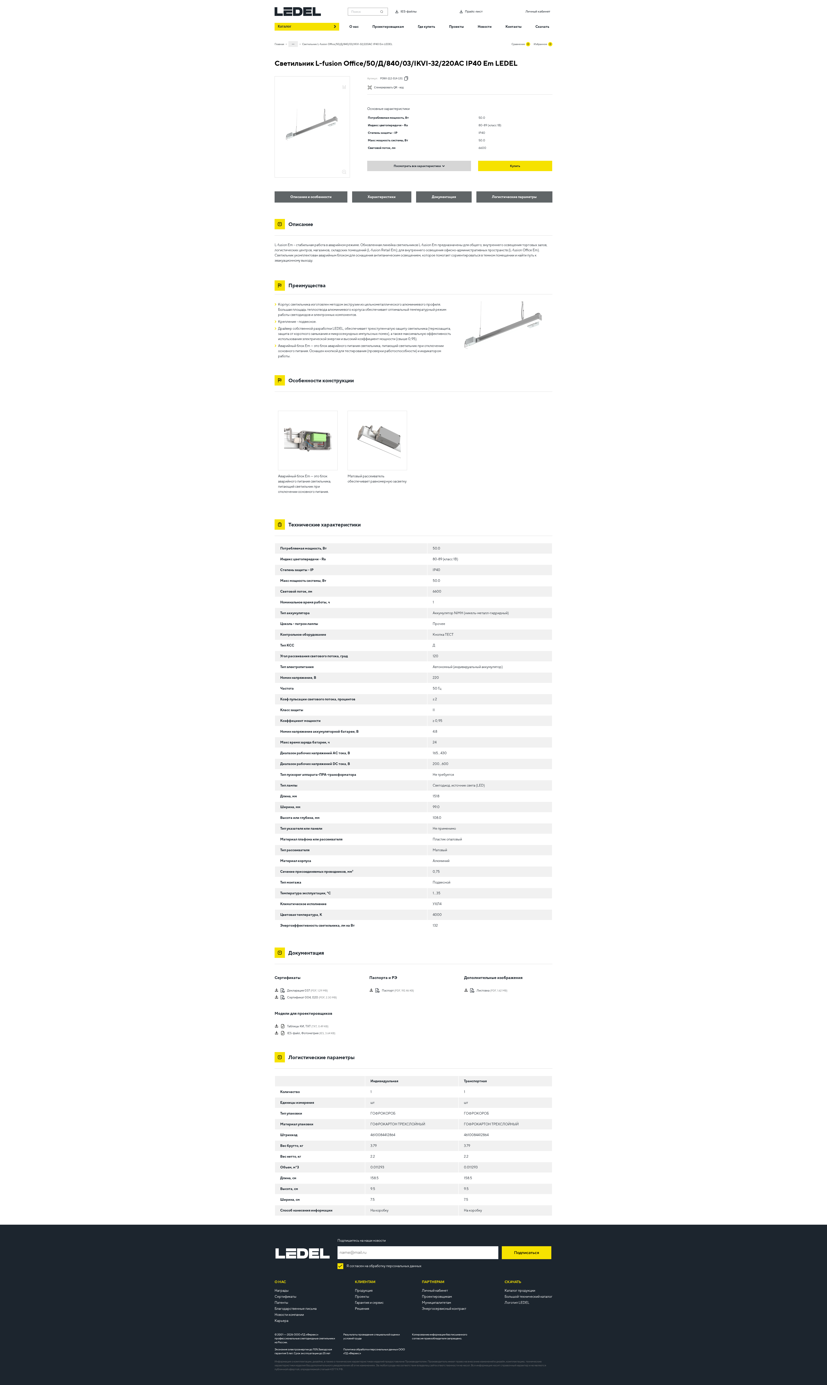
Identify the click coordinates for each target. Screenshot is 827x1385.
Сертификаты (285, 1296)
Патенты (281, 1303)
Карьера (281, 1321)
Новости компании (289, 1315)
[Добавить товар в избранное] (344, 82)
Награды (282, 1290)
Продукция (364, 1290)
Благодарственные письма (296, 1309)
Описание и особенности (311, 197)
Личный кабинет (435, 1290)
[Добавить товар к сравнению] (344, 87)
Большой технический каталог (528, 1296)
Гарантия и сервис (369, 1303)
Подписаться (526, 1252)
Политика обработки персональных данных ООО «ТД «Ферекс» (374, 1351)
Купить (515, 166)
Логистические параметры (514, 197)
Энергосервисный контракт (444, 1309)
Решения (362, 1309)
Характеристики (382, 197)
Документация (444, 197)
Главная (279, 44)
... (293, 43)
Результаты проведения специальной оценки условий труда (371, 1336)
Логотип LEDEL (517, 1303)
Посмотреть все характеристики (417, 166)
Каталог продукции (520, 1290)
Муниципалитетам (436, 1303)
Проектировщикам (437, 1296)
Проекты (362, 1296)
